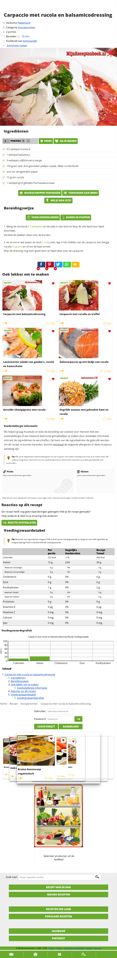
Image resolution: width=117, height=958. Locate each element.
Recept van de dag (58, 887)
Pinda (10, 471)
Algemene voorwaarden (74, 948)
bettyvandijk (30, 41)
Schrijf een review (17, 45)
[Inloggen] (78, 719)
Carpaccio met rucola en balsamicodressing (30, 674)
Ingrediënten (18, 678)
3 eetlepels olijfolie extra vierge (24, 160)
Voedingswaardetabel (23, 694)
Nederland (24, 23)
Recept (14, 703)
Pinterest (58, 938)
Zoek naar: (12, 877)
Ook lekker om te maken (25, 684)
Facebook (58, 931)
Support (89, 948)
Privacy (59, 948)
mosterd (30, 226)
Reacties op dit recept (23, 691)
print (48, 141)
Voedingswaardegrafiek (30, 698)
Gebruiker (40, 711)
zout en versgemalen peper (22, 171)
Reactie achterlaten (21, 522)
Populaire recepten (58, 916)
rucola (13, 246)
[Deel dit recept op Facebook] (41, 265)
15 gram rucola (15, 177)
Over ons (97, 948)
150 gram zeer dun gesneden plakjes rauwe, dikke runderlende (42, 166)
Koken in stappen (78, 217)
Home (3, 703)
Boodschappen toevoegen (42, 192)
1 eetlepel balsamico (18, 154)
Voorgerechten (26, 27)
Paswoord (40, 719)
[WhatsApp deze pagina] (67, 265)
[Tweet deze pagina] (58, 265)
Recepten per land (58, 909)
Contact (51, 948)
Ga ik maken (67, 141)
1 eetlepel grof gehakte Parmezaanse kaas (31, 183)
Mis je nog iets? (60, 200)
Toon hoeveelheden (45, 217)
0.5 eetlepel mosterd (18, 149)
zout (43, 242)
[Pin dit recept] (50, 265)
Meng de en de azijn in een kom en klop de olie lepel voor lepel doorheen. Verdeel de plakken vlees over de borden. (54, 231)
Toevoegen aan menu (83, 192)
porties (12, 31)
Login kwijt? (46, 726)
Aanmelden (71, 726)
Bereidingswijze (19, 681)
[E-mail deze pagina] (76, 265)
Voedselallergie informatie (32, 688)
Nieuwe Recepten (58, 894)
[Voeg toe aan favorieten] (53, 283)
